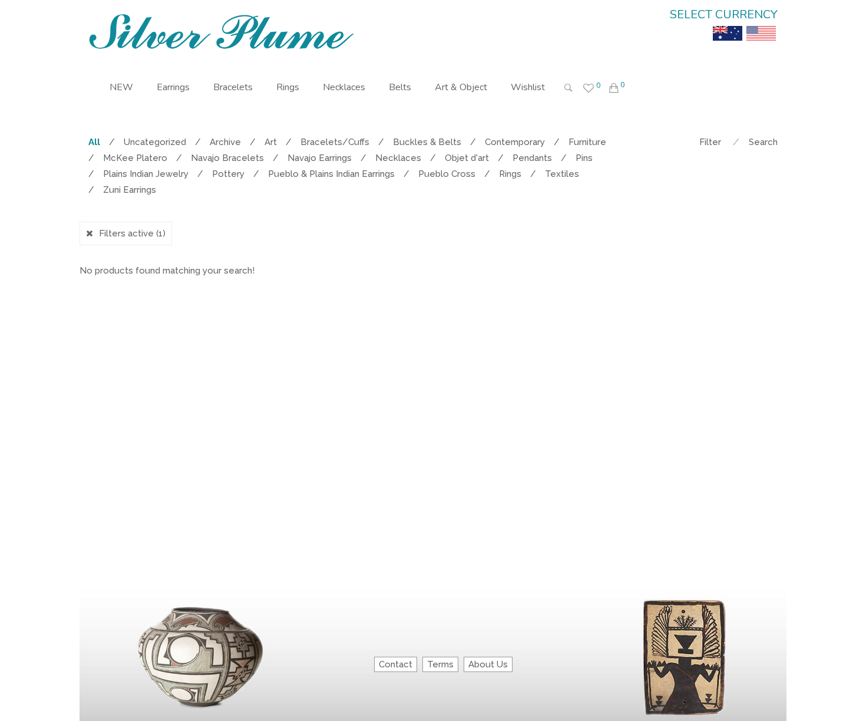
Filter (710, 142)
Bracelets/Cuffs (334, 142)
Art (271, 142)
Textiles (562, 174)
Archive (225, 142)
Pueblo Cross (446, 174)
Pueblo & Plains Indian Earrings (331, 174)
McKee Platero (135, 158)
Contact (395, 664)
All (94, 142)
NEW (121, 87)
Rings (287, 87)
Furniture (587, 142)
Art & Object (461, 87)
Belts (400, 87)
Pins (584, 158)
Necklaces (344, 87)
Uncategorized (155, 142)
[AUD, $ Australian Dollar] (727, 25)
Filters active (132, 233)
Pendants (532, 158)
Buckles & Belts (427, 142)
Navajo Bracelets (227, 158)
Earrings (173, 87)
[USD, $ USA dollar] (761, 25)
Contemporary (515, 142)
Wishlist (528, 87)
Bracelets (233, 87)
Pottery (228, 174)
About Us (488, 664)
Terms (440, 664)
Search (763, 142)
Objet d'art (467, 158)
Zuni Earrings (129, 190)
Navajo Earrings (319, 158)
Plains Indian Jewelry (146, 174)
